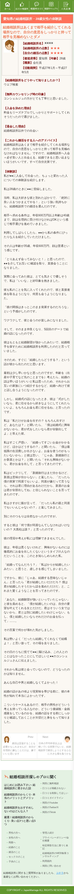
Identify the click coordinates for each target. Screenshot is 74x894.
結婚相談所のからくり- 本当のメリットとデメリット (19, 798)
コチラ (60, 872)
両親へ (12, 842)
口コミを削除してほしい (55, 793)
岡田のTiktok (49, 812)
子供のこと (14, 861)
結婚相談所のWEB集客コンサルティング (55, 855)
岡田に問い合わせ (51, 865)
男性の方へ (14, 832)
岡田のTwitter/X (50, 807)
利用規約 (47, 861)
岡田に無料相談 (50, 783)
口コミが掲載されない (54, 788)
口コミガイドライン (52, 798)
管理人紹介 (48, 832)
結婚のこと (14, 847)
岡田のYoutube (50, 802)
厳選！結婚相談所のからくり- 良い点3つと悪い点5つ (20, 821)
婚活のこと (14, 852)
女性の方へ (14, 837)
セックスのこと (17, 856)
